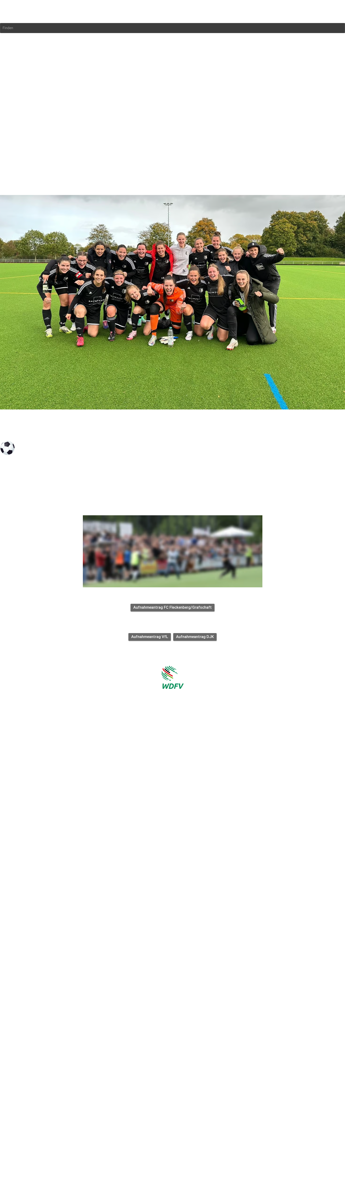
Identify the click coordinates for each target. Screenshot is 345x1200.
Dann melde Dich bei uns (156, 512)
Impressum (9, 483)
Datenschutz (29, 483)
